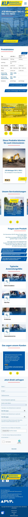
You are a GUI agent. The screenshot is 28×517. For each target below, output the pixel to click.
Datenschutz (14, 510)
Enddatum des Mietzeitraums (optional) (10, 414)
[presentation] (6, 133)
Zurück (24, 53)
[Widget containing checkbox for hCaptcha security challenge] (11, 441)
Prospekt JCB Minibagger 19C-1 (18, 85)
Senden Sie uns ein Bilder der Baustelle (11, 427)
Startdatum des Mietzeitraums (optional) (11, 408)
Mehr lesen (5, 149)
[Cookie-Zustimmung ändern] (2, 512)
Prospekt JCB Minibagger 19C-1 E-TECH (16, 90)
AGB (14, 514)
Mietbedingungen (14, 515)
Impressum (14, 512)
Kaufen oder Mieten (6, 403)
